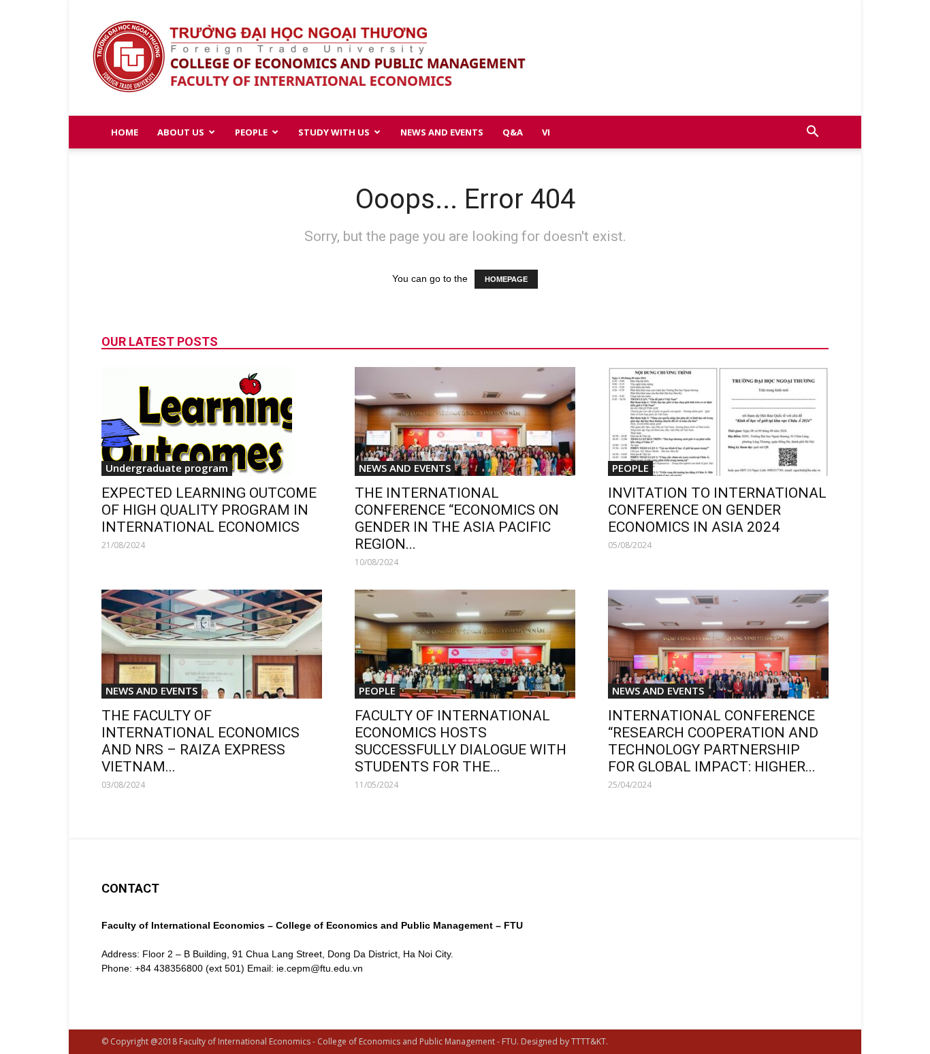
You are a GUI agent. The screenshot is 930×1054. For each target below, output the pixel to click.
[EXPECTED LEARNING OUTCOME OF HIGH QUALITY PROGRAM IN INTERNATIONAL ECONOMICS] (211, 421)
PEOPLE (251, 132)
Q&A (512, 132)
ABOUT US (180, 132)
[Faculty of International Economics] (465, 58)
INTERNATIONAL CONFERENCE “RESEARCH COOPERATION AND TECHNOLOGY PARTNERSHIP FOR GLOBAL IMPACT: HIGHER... (713, 741)
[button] (812, 133)
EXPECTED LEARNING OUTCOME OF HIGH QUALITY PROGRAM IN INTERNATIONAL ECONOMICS (209, 510)
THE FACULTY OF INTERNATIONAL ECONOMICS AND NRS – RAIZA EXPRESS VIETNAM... (200, 741)
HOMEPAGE (506, 279)
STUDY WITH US (334, 132)
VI (546, 132)
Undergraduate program (167, 468)
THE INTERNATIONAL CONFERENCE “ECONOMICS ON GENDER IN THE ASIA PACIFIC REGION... (457, 518)
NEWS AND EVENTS (441, 132)
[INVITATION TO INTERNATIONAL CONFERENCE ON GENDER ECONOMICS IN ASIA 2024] (718, 421)
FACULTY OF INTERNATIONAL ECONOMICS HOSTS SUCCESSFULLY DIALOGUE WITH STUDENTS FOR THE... (460, 741)
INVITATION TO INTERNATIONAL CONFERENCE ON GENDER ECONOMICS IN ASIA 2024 (717, 510)
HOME (124, 132)
